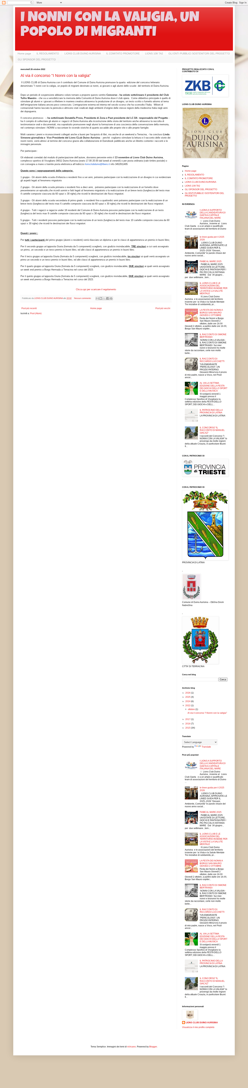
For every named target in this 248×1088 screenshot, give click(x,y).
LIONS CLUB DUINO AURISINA (82, 53)
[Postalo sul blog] (101, 298)
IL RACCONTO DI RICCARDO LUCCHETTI (212, 360)
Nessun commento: (83, 298)
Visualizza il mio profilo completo (198, 1027)
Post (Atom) (36, 313)
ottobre (191, 709)
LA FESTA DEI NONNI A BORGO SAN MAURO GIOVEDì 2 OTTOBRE (211, 313)
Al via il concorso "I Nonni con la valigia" (56, 75)
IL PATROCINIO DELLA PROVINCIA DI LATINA (211, 411)
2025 (188, 697)
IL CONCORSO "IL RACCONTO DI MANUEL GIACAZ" (212, 430)
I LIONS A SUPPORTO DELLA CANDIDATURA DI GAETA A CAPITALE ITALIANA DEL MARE (212, 214)
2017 (188, 719)
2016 (188, 723)
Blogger (153, 1046)
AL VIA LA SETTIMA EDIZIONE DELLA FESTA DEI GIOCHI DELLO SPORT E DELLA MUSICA (213, 387)
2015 (188, 728)
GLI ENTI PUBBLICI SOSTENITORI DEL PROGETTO (199, 53)
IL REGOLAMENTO (47, 53)
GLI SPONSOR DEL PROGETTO (37, 59)
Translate (206, 747)
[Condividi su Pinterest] (111, 298)
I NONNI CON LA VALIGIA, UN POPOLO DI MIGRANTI (110, 25)
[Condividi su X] (104, 298)
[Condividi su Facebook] (107, 298)
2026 (188, 693)
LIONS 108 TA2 (154, 53)
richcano (131, 1046)
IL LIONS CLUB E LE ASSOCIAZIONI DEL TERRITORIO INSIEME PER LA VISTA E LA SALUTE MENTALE (213, 288)
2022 (188, 705)
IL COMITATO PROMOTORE (123, 53)
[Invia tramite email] (97, 298)
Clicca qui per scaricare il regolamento (96, 289)
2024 (188, 701)
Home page (24, 53)
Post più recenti (29, 308)
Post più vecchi (162, 308)
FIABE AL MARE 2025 (210, 261)
